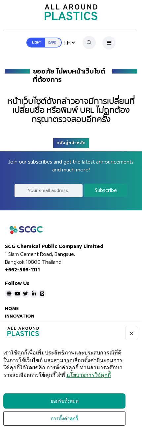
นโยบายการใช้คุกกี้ (88, 375)
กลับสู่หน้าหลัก (71, 142)
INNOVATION (19, 316)
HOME (12, 308)
